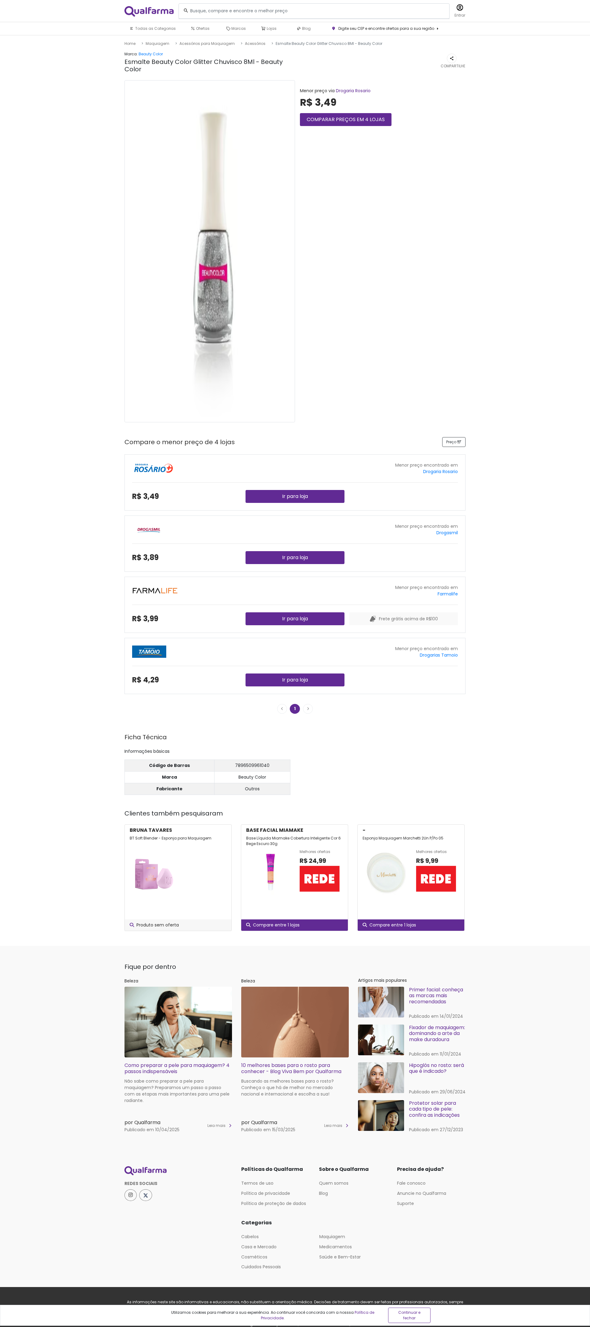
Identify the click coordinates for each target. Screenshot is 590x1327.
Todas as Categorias (155, 28)
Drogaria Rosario (353, 91)
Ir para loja (295, 496)
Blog (306, 28)
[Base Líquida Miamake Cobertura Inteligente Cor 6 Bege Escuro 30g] (270, 872)
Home (130, 43)
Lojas (271, 28)
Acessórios (255, 43)
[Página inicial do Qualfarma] (178, 1170)
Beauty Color (151, 54)
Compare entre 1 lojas (276, 925)
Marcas (238, 28)
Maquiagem (157, 43)
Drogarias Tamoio (439, 655)
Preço (451, 441)
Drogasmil (447, 533)
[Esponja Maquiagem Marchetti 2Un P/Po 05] (387, 872)
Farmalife (448, 594)
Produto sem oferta (157, 925)
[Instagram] (130, 1195)
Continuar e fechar (409, 1315)
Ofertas (202, 28)
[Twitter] (145, 1195)
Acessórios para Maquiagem (207, 43)
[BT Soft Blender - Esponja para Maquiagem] (154, 872)
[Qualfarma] (149, 11)
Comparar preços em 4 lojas (346, 119)
